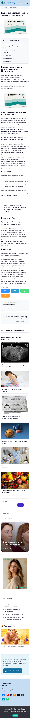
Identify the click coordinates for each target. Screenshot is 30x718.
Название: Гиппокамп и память (13, 614)
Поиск (5, 501)
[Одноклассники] (14, 695)
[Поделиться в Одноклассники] (5, 296)
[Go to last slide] (3, 639)
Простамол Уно (9, 58)
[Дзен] (22, 695)
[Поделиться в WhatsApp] (24, 291)
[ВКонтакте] (3, 695)
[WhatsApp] (7, 699)
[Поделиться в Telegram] (15, 291)
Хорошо (15, 715)
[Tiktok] (18, 695)
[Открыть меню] (28, 3)
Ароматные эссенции (11, 607)
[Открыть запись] (15, 355)
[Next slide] (25, 548)
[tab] (5, 548)
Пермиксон (8, 55)
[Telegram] (3, 699)
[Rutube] (11, 695)
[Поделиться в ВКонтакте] (5, 291)
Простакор (7, 61)
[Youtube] (7, 695)
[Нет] (28, 712)
